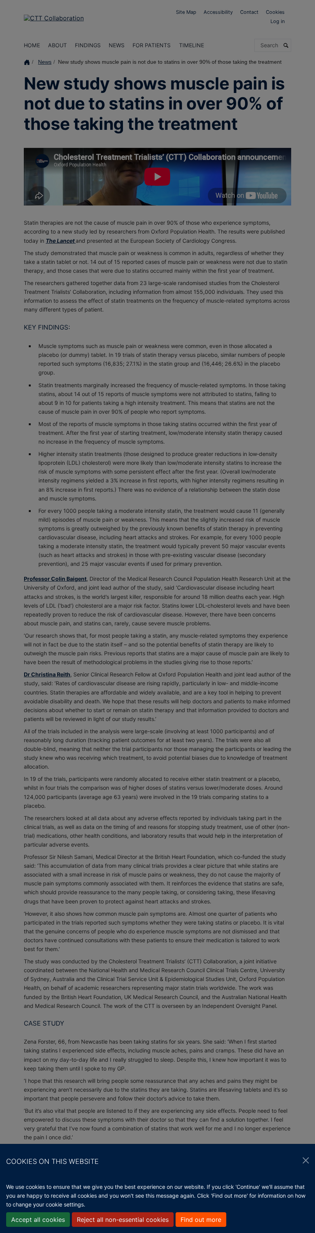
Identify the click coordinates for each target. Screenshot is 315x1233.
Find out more (201, 1219)
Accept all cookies (38, 1219)
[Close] (306, 1160)
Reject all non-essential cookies (123, 1219)
